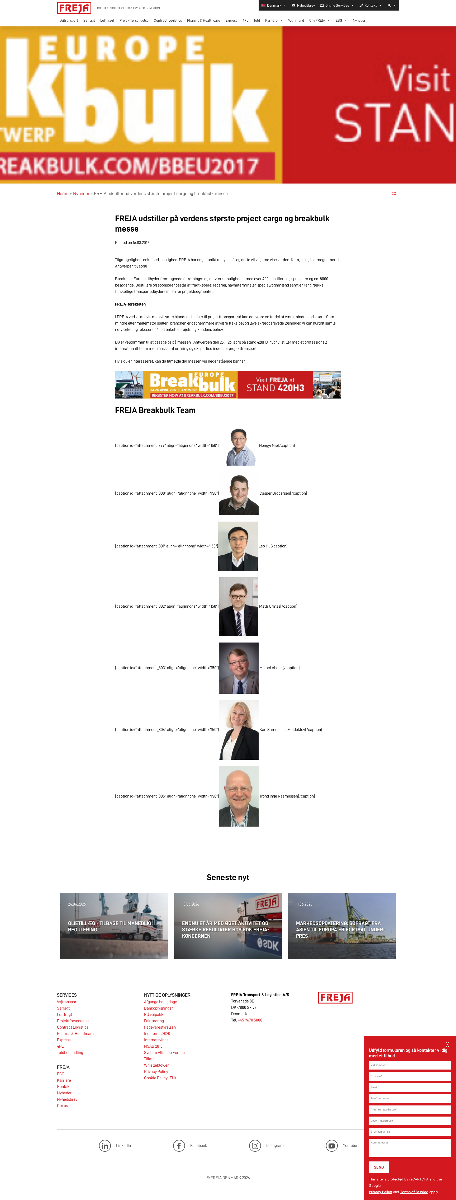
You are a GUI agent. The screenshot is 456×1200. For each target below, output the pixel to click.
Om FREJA (317, 20)
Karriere (271, 20)
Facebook (198, 1145)
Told (257, 20)
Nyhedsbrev (306, 5)
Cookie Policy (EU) (160, 1078)
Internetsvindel (157, 1040)
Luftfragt (107, 20)
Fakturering (154, 1021)
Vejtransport (69, 20)
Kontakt (371, 5)
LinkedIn (123, 1145)
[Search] (392, 5)
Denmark (274, 5)
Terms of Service (414, 1192)
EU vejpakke (154, 1014)
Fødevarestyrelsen (160, 1027)
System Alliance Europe (164, 1053)
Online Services (337, 5)
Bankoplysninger (158, 1008)
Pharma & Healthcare (203, 20)
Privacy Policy (380, 1192)
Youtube (350, 1145)
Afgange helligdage (160, 1002)
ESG (339, 20)
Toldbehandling (70, 1053)
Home (63, 193)
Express (231, 20)
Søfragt (89, 20)
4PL (245, 20)
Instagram (275, 1145)
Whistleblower (156, 1065)
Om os (62, 1106)
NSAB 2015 (153, 1046)
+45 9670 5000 (250, 1020)
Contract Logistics (168, 20)
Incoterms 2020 (157, 1034)
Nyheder (359, 20)
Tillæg (149, 1059)
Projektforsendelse (134, 20)
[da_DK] (394, 193)
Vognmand (296, 20)
